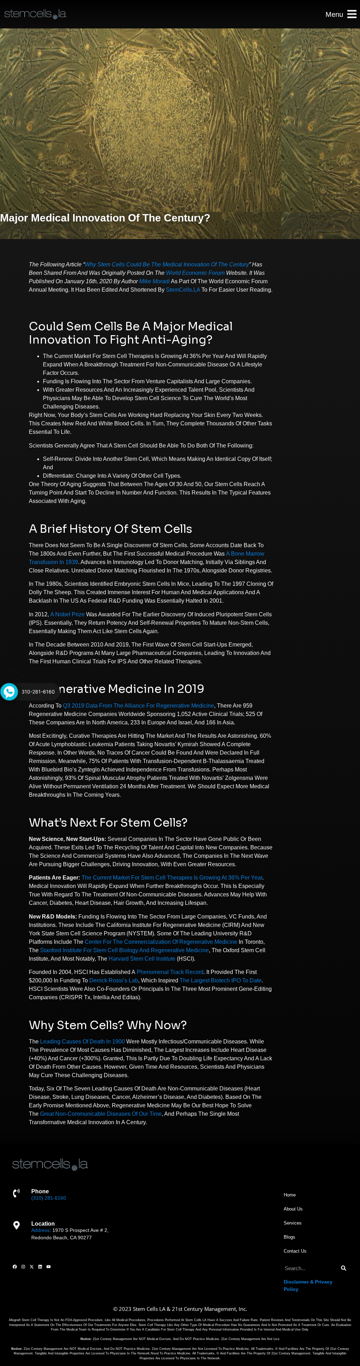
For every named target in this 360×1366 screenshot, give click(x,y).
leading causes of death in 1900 (82, 1042)
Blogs (289, 1237)
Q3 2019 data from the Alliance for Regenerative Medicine (138, 706)
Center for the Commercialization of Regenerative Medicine (161, 942)
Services (293, 1223)
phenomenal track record (170, 972)
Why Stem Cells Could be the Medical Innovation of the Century (167, 264)
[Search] (343, 1268)
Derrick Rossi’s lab (113, 980)
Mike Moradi (154, 281)
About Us (293, 1209)
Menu (334, 14)
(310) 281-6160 (48, 1198)
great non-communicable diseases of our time (101, 1114)
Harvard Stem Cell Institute (142, 959)
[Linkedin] (40, 1266)
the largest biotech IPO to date (221, 980)
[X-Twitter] (31, 1266)
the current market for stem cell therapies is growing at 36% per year (172, 878)
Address (40, 1230)
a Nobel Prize (67, 614)
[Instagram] (23, 1266)
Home (290, 1195)
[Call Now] (9, 692)
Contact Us (295, 1251)
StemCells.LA (183, 290)
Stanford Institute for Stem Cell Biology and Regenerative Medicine (124, 950)
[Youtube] (48, 1266)
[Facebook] (15, 1266)
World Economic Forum (195, 273)
